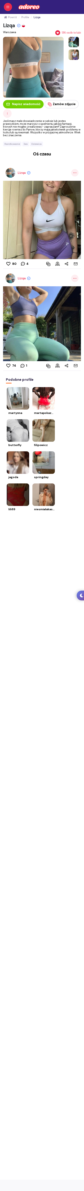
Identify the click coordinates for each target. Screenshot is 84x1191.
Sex (26, 144)
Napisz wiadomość (26, 104)
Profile (25, 17)
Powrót (12, 17)
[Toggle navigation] (8, 7)
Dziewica (36, 144)
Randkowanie (12, 144)
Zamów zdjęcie (64, 104)
